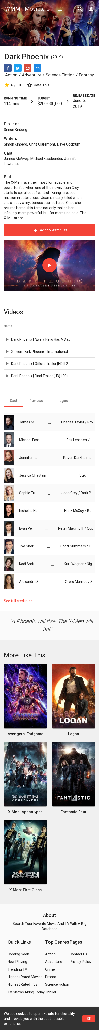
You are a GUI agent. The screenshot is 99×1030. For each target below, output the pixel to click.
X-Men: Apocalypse (25, 812)
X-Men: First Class (25, 890)
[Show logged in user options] (91, 9)
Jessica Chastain (32, 475)
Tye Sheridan (28, 546)
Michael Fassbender (46, 159)
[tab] (13, 401)
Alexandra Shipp (30, 582)
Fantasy (86, 74)
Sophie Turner (28, 493)
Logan (73, 734)
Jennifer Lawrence (29, 458)
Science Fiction (60, 74)
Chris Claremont (42, 144)
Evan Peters (27, 528)
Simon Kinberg (15, 130)
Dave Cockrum (68, 144)
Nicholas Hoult (30, 511)
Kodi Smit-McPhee (30, 564)
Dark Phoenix (28, 56)
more (18, 218)
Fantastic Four (74, 812)
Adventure (31, 74)
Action (11, 74)
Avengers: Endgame (25, 734)
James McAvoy (16, 159)
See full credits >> (18, 601)
